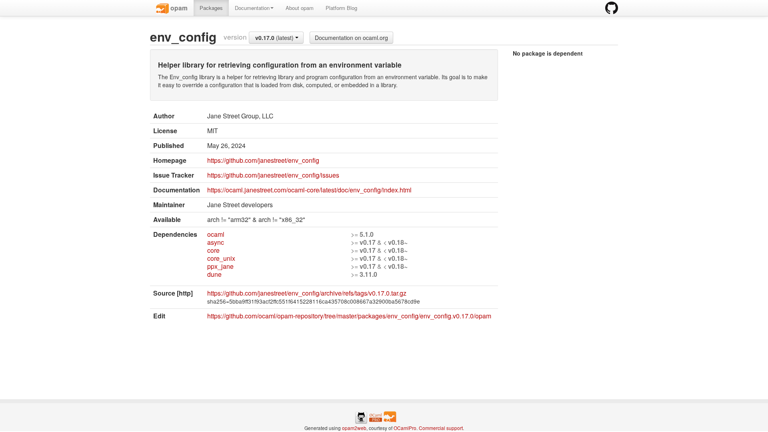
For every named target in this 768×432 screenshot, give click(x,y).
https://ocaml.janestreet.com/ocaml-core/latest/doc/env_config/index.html (309, 189)
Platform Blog (341, 8)
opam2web (354, 427)
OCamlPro (405, 427)
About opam (300, 8)
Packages (211, 8)
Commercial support (441, 427)
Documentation (252, 8)
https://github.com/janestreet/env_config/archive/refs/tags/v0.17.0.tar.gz (306, 293)
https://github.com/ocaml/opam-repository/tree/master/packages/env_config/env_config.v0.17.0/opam (349, 315)
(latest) (275, 38)
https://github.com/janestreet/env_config (263, 160)
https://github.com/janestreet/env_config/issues (273, 175)
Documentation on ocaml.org (351, 38)
